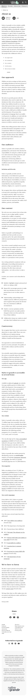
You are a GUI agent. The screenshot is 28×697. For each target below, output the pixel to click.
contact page (9, 589)
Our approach (9, 57)
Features (4, 626)
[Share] (10, 617)
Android (16, 383)
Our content (8, 63)
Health (3, 624)
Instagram (17, 457)
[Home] (14, 2)
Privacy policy (18, 630)
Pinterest (23, 457)
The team (10, 6)
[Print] (18, 617)
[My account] (22, 2)
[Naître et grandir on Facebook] (12, 643)
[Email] (14, 617)
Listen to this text (8, 18)
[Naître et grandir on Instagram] (9, 643)
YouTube (6, 459)
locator (4, 488)
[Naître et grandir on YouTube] (19, 643)
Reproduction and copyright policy (19, 626)
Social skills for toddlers (14, 543)
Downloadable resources (5, 628)
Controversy (8, 66)
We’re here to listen (10, 69)
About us (5, 10)
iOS (10, 383)
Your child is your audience (14, 520)
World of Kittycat (6, 630)
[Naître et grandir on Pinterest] (15, 643)
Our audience (8, 60)
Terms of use (17, 6)
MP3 (18, 18)
